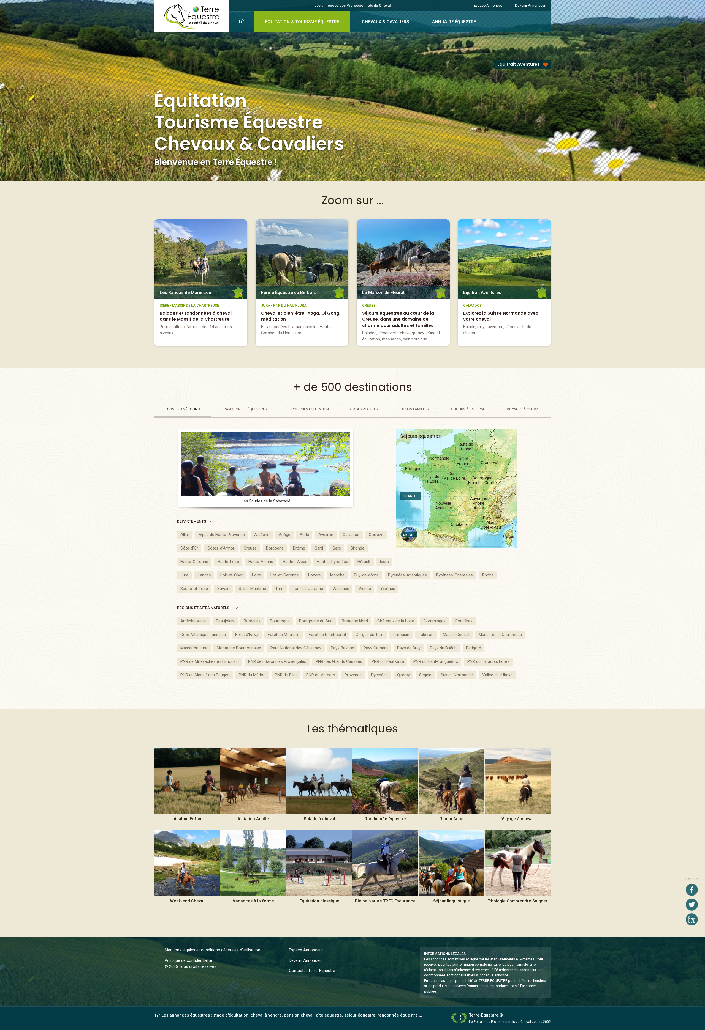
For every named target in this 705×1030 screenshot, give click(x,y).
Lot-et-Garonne (284, 575)
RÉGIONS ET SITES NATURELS (203, 607)
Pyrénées (379, 674)
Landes (204, 575)
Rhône (488, 575)
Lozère (314, 575)
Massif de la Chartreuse (500, 634)
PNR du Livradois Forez (488, 661)
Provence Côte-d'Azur (491, 523)
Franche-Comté (482, 480)
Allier (184, 534)
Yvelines (387, 588)
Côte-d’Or (189, 548)
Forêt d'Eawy (246, 634)
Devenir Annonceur (530, 5)
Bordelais (252, 621)
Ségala (425, 674)
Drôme (299, 548)
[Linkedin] (692, 919)
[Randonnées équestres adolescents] (451, 787)
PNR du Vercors (320, 674)
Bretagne (413, 468)
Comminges (435, 621)
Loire (256, 575)
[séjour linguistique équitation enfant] (451, 870)
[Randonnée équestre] (385, 787)
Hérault (363, 561)
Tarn (279, 588)
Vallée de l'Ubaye (497, 674)
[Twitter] (692, 905)
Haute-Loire (228, 561)
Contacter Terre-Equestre (312, 970)
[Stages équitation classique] (319, 870)
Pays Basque (342, 648)
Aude (304, 534)
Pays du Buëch (443, 648)
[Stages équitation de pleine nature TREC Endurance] (385, 870)
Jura (184, 575)
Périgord (473, 648)
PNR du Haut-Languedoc (435, 661)
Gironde (357, 548)
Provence (353, 674)
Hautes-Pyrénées (332, 561)
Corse (508, 536)
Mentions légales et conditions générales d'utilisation (212, 949)
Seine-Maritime (252, 588)
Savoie (223, 588)
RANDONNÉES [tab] (245, 409)
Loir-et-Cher (231, 575)
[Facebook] (692, 890)
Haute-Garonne (194, 561)
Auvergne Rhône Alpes (478, 503)
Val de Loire (454, 476)
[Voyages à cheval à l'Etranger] (518, 787)
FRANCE (410, 496)
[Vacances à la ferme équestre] (253, 870)
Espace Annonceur (489, 5)
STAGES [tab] (363, 409)
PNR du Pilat (286, 674)
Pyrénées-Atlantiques (407, 575)
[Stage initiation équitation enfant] (187, 787)
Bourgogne (280, 621)
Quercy (403, 674)
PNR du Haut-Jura (388, 661)
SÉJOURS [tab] (413, 409)
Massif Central (456, 634)
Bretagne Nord (355, 621)
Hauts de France (465, 446)
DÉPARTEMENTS (191, 521)
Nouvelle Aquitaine (443, 505)
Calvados (351, 534)
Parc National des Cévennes (295, 648)
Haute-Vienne (260, 561)
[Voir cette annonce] (200, 282)
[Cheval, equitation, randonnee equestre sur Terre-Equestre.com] (192, 16)
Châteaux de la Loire (395, 621)
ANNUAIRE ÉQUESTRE (454, 21)
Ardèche (261, 534)
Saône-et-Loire (194, 588)
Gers (336, 548)
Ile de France (463, 461)
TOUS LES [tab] (182, 409)
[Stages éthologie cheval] (518, 870)
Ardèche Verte (193, 621)
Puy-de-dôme (366, 575)
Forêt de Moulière (283, 634)
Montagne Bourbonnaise (239, 648)
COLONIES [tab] (310, 409)
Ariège (284, 534)
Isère (384, 561)
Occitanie (459, 524)
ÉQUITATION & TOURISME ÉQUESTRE (302, 21)
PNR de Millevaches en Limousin (209, 661)
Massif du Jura (193, 648)
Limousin (401, 634)
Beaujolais (225, 621)
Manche (337, 575)
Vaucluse (340, 588)
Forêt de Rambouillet (327, 634)
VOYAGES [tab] (524, 409)
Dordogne (275, 548)
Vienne (365, 588)
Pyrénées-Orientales (454, 575)
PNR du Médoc (252, 674)
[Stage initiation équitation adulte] (253, 787)
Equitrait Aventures (518, 64)
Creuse (250, 548)
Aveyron (325, 534)
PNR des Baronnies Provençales (277, 661)
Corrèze (376, 534)
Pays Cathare (376, 648)
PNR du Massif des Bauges (204, 674)
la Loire (432, 479)
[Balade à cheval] (319, 787)
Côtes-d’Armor (220, 548)
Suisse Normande (457, 674)
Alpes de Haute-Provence (222, 534)
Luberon (426, 634)
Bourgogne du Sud (315, 621)
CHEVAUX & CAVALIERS (385, 21)
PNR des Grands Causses (339, 661)
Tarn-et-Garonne (308, 588)
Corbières (464, 621)
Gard (318, 548)
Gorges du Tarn (369, 634)
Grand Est (489, 462)
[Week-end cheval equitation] (187, 870)
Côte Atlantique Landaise (203, 634)
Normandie (439, 458)
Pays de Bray (409, 648)
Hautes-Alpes (295, 561)
